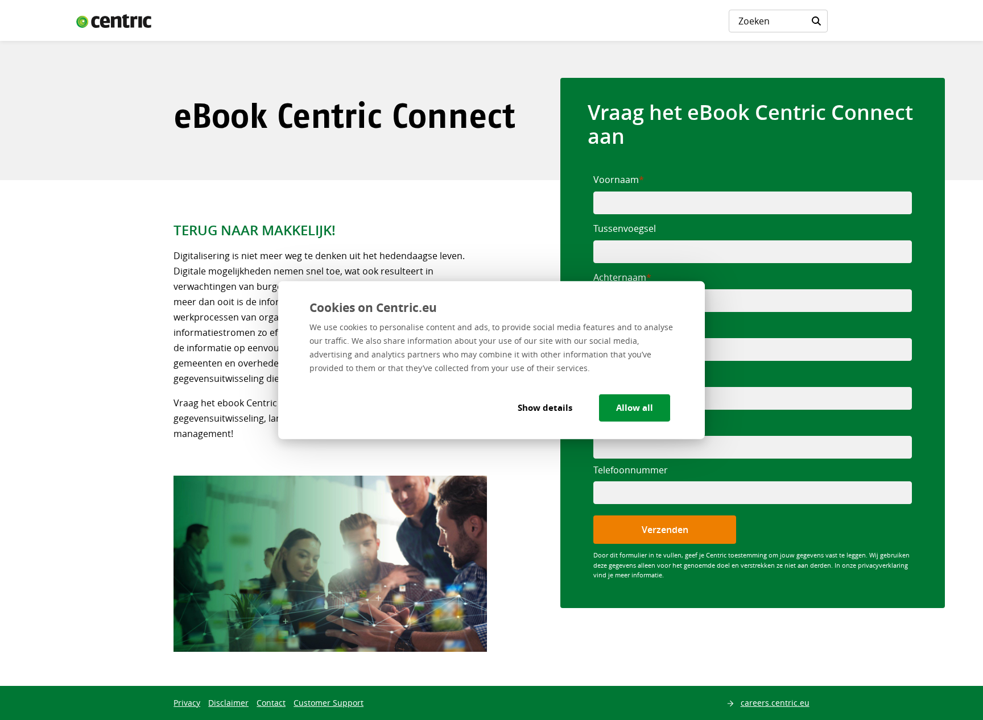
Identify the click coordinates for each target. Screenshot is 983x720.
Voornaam (616, 179)
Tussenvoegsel (624, 228)
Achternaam (619, 277)
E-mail (606, 424)
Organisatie (618, 326)
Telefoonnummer (630, 470)
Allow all (634, 408)
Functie (609, 375)
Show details (545, 408)
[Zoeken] (816, 21)
